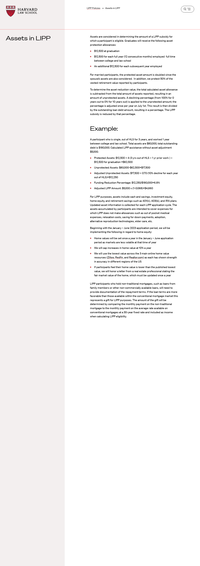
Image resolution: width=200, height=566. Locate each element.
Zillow (110, 257)
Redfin (119, 257)
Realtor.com (136, 257)
